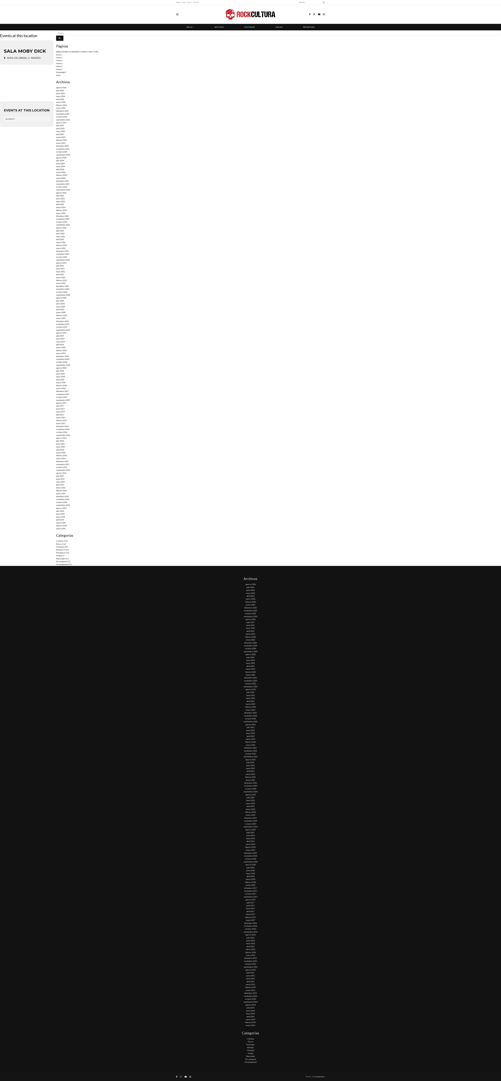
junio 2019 (60, 339)
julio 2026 (60, 90)
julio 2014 (60, 511)
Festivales (249, 27)
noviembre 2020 (62, 289)
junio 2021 (60, 268)
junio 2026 (60, 93)
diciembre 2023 (62, 181)
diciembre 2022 (62, 216)
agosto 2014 (61, 508)
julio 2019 (60, 336)
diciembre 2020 (62, 286)
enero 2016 (60, 458)
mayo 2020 (60, 307)
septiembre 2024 (63, 155)
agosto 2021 (61, 263)
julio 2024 (60, 160)
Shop (183, 2)
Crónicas (59, 541)
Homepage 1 (61, 72)
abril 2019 (60, 344)
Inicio (189, 27)
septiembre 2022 (63, 225)
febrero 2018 (61, 385)
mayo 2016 (60, 447)
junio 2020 (60, 304)
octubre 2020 (61, 292)
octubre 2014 (61, 502)
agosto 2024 (61, 158)
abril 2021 (60, 274)
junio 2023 (60, 198)
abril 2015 (60, 485)
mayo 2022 (60, 236)
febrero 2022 (61, 245)
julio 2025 (60, 125)
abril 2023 (60, 204)
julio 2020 (60, 301)
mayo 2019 (60, 342)
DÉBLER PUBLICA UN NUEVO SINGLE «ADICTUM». (77, 52)
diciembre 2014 (62, 496)
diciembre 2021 (62, 251)
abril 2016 (60, 450)
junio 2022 (60, 233)
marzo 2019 (60, 347)
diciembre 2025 (62, 111)
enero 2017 (60, 423)
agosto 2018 (61, 368)
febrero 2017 (61, 420)
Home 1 (59, 57)
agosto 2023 (61, 193)
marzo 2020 (60, 312)
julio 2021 (60, 266)
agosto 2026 (61, 87)
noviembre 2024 (62, 149)
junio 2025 (60, 128)
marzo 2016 (60, 452)
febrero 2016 (61, 455)
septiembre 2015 (63, 470)
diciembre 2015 (62, 461)
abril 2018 (60, 379)
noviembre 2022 (62, 219)
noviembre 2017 (62, 394)
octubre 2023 (61, 187)
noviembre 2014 (62, 499)
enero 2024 (60, 178)
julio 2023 (60, 195)
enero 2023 (60, 213)
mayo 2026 (60, 96)
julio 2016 (60, 441)
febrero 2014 (61, 525)
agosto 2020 (61, 298)
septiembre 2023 (63, 190)
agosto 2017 (61, 403)
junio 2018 (60, 374)
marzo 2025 (60, 137)
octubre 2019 (61, 327)
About (178, 2)
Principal (59, 553)
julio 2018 (60, 371)
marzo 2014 (60, 523)
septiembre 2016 (63, 435)
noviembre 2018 (62, 359)
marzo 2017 (60, 417)
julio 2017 (60, 406)
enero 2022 (60, 248)
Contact (196, 2)
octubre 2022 (61, 222)
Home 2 (59, 60)
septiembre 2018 (63, 365)
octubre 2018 (61, 362)
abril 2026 (60, 99)
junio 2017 (60, 409)
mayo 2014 (60, 517)
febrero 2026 (61, 105)
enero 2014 (60, 528)
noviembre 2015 (62, 464)
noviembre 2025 (62, 114)
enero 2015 (60, 493)
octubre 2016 (61, 432)
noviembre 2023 (62, 184)
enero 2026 (60, 108)
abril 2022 (60, 239)
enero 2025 (60, 143)
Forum (189, 2)
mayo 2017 (60, 412)
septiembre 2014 (63, 505)
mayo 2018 (60, 376)
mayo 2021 (60, 271)
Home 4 (59, 66)
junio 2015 (60, 479)
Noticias (219, 27)
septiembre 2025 (63, 120)
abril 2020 (60, 309)
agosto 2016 (61, 438)
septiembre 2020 (63, 295)
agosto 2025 (61, 122)
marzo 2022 (60, 242)
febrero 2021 (61, 280)
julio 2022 (60, 231)
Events (59, 55)
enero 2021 (60, 283)
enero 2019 (60, 353)
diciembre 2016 (62, 426)
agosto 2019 (61, 333)
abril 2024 (60, 169)
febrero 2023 (61, 210)
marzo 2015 (60, 488)
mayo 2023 (60, 201)
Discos (279, 27)
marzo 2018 (60, 382)
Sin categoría (61, 561)
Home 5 (59, 69)
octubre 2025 (61, 117)
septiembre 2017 (63, 400)
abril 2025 (60, 134)
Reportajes (309, 27)
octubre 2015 (61, 467)
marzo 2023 (60, 207)
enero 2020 (60, 318)
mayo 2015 (60, 482)
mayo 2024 (60, 166)
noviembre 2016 (62, 429)
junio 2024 (60, 163)
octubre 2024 (61, 152)
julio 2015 (60, 476)
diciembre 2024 (62, 146)
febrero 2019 (61, 350)
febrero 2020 (61, 315)
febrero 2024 (61, 175)
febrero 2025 (61, 140)
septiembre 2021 (63, 260)
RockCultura (320, 1077)
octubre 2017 (61, 397)
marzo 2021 (60, 277)
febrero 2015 (61, 490)
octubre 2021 (61, 257)
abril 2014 (60, 520)
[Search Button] (323, 2)
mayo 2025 (60, 131)
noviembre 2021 (62, 254)
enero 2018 (60, 388)
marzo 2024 (60, 172)
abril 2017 (60, 415)
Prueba (59, 555)
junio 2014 (60, 514)
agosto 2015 (61, 473)
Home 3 (59, 63)
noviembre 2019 (62, 324)
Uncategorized (62, 564)
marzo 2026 (60, 102)
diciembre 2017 (62, 391)
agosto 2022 (61, 228)
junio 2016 (60, 444)
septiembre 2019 (63, 330)
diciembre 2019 (62, 321)
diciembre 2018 (62, 356)
